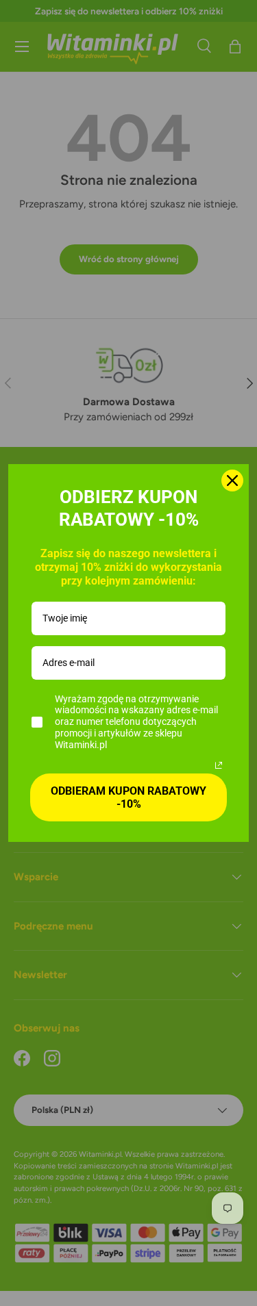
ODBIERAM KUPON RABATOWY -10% (128, 797)
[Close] (232, 480)
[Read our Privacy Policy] (218, 765)
